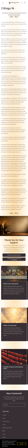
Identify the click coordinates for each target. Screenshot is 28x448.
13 (16, 13)
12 (15, 13)
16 (22, 13)
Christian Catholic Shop (14, 255)
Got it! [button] (21, 443)
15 (20, 13)
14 (18, 13)
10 (11, 13)
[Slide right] (17, 302)
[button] (2, 2)
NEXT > (17, 16)
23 (15, 15)
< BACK (11, 16)
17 (23, 13)
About (4, 418)
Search (4, 437)
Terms (4, 424)
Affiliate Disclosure (7, 427)
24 (17, 15)
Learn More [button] (5, 446)
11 (13, 13)
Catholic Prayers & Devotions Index (13, 367)
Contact (4, 415)
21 (12, 15)
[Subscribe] (23, 405)
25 (19, 15)
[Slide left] (11, 302)
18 (25, 13)
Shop (4, 434)
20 (10, 15)
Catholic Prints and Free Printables (14, 259)
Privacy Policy (6, 421)
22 (14, 15)
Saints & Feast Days (9, 325)
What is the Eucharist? (10, 284)
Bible (4, 430)
